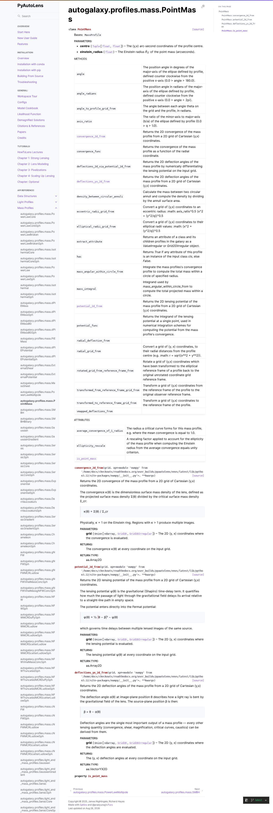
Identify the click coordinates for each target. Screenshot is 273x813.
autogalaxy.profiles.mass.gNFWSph (37, 562)
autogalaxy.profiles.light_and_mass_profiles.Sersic (37, 782)
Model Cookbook (27, 108)
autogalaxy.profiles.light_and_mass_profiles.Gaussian (37, 761)
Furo (110, 804)
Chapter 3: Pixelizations (31, 169)
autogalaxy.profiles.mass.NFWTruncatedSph (37, 669)
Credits (21, 137)
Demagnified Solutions (31, 119)
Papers (21, 131)
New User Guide (27, 38)
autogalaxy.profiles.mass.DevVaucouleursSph (37, 509)
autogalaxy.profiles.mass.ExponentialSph (38, 491)
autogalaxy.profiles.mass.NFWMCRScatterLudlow (37, 643)
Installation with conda (31, 64)
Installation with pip (29, 70)
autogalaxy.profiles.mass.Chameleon (37, 536)
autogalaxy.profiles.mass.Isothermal (38, 286)
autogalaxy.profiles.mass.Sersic (38, 447)
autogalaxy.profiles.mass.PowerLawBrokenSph (37, 242)
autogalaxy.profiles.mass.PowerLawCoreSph (37, 224)
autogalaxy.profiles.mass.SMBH (37, 411)
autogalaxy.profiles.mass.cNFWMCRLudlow (37, 726)
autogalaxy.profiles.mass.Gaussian (37, 429)
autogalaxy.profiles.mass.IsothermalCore (38, 251)
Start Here (23, 32)
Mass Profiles (25, 207)
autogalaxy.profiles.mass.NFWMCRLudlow (37, 625)
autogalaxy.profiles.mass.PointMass (37, 402)
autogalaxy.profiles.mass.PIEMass (37, 340)
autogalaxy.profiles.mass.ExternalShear (37, 367)
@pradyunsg (99, 804)
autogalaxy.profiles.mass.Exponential (38, 482)
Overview (23, 58)
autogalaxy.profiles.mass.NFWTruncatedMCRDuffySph (37, 678)
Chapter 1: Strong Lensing (33, 158)
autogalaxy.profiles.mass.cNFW (37, 708)
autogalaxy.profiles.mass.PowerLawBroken (37, 233)
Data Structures (27, 196)
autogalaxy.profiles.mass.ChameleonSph (37, 545)
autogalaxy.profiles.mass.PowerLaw (37, 269)
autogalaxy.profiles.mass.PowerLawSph (37, 278)
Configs (22, 102)
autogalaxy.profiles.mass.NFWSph (37, 607)
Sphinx (83, 804)
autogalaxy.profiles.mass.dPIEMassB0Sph (38, 331)
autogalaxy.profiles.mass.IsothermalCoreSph (38, 260)
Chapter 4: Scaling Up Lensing (36, 175)
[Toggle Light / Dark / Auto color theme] (203, 6)
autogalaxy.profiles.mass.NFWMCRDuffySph (37, 616)
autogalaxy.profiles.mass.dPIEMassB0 (38, 322)
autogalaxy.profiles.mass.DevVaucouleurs (37, 500)
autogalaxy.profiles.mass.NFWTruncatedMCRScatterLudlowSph (37, 697)
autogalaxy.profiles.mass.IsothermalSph (38, 295)
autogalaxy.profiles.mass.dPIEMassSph (38, 313)
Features (22, 43)
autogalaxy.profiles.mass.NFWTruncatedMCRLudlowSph (37, 687)
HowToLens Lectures (30, 152)
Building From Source (30, 76)
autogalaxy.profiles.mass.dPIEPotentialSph (38, 358)
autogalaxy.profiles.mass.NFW (37, 598)
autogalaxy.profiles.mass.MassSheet (37, 384)
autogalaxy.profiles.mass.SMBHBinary (37, 420)
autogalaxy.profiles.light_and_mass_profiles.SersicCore (37, 800)
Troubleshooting (27, 81)
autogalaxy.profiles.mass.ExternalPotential (37, 375)
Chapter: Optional (28, 181)
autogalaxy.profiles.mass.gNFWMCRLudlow (37, 571)
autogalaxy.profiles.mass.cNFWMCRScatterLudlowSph (37, 752)
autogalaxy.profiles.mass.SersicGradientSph (38, 527)
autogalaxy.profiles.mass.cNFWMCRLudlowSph (37, 735)
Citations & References (31, 125)
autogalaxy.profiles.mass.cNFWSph (37, 717)
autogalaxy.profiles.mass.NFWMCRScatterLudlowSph (37, 651)
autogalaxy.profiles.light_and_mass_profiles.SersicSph (37, 791)
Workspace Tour (27, 96)
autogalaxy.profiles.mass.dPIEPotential (38, 349)
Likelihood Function (29, 114)
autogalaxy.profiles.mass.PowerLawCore (37, 215)
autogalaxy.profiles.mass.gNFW (37, 554)
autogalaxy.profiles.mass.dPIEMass (38, 304)
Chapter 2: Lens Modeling (33, 163)
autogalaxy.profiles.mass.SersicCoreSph (38, 473)
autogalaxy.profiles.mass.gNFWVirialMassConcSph (37, 580)
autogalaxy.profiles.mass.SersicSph (38, 456)
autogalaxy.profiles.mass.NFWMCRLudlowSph (37, 634)
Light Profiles (25, 201)
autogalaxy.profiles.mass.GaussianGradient (37, 438)
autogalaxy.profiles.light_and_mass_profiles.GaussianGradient (38, 771)
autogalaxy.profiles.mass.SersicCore (38, 464)
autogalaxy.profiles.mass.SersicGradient (38, 518)
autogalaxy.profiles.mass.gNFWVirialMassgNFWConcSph (37, 589)
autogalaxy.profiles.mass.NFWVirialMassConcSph (37, 660)
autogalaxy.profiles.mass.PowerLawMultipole (37, 393)
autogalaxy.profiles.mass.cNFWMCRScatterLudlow (37, 743)
